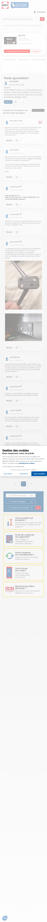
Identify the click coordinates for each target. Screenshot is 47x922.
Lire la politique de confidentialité (13, 467)
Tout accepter (39, 474)
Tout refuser (7, 474)
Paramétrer (23, 474)
